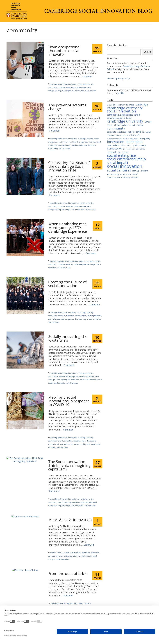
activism (53, 553)
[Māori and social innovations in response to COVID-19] (25, 410)
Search (147, 51)
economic (51, 556)
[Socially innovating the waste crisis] (25, 349)
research (81, 603)
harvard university (64, 502)
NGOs (123, 145)
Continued (87, 76)
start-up (135, 170)
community (52, 87)
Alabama (53, 261)
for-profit (135, 135)
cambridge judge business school (123, 114)
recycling (64, 380)
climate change (75, 553)
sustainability (53, 148)
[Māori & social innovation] (25, 516)
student (144, 170)
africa (109, 105)
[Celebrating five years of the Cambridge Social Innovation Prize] (25, 175)
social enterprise (80, 87)
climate (67, 553)
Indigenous (68, 556)
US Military (61, 268)
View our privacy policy (118, 78)
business (130, 104)
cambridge (142, 104)
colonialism (86, 553)
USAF (68, 268)
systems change (64, 148)
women (134, 177)
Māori (75, 556)
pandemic (51, 444)
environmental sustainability (118, 135)
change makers (121, 125)
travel (135, 174)
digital (148, 132)
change (110, 125)
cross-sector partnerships (66, 376)
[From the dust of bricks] (25, 570)
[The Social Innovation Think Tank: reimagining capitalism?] (25, 459)
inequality (145, 138)
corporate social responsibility (120, 132)
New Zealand (91, 441)
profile (121, 93)
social (90, 556)
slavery (125, 152)
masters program (80, 316)
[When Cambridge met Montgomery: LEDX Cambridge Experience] (25, 237)
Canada (148, 122)
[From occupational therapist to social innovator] (25, 60)
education (59, 556)
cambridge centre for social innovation (63, 84)
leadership (70, 87)
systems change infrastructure (119, 174)
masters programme (94, 316)
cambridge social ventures (119, 118)
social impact (66, 91)
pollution (56, 380)
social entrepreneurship (69, 319)
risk (119, 152)
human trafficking (114, 139)
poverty (142, 145)
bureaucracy (119, 104)
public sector (114, 148)
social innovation (78, 91)
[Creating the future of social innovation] (25, 295)
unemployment (113, 177)
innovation (61, 87)
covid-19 (60, 441)
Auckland (60, 553)
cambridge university (85, 84)
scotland (88, 603)
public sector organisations (134, 149)
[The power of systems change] (25, 118)
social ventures (90, 91)
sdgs (82, 142)
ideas (125, 139)
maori (84, 441)
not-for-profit (132, 145)
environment (80, 376)
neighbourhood (71, 603)
